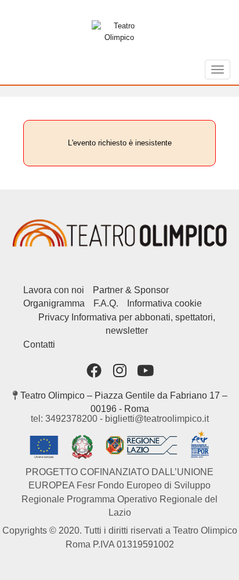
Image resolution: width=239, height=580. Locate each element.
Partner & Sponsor (131, 290)
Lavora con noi (53, 290)
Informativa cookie (164, 303)
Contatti (39, 344)
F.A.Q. (105, 303)
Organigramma (54, 303)
